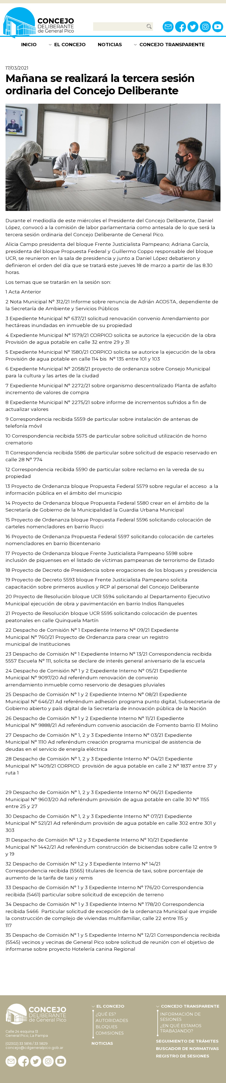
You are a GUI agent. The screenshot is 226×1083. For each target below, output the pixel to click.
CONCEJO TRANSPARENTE (172, 44)
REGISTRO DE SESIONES (182, 1056)
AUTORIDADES (112, 1020)
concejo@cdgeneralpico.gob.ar (34, 1048)
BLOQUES (106, 1026)
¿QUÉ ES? (106, 1014)
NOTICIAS (110, 44)
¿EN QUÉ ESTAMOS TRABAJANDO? (180, 1028)
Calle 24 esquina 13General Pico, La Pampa (27, 1033)
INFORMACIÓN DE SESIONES (180, 1016)
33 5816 (25, 1043)
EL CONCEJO (70, 44)
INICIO (29, 44)
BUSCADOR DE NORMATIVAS (187, 1048)
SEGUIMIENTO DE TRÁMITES (187, 1041)
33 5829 (41, 1043)
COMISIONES (110, 1033)
